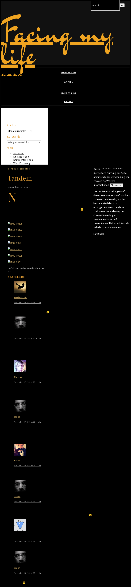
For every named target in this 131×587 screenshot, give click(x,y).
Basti (17, 460)
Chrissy (18, 376)
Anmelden (18, 153)
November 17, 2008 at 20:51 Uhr (27, 422)
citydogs (13, 168)
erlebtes (25, 168)
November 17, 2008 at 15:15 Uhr (27, 302)
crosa (17, 416)
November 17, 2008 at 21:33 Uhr (27, 465)
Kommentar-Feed (23, 159)
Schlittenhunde (18, 268)
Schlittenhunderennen (34, 268)
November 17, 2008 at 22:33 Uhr (27, 501)
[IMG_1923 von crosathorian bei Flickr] (15, 242)
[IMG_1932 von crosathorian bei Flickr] (15, 255)
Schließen (98, 233)
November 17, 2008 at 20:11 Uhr (27, 382)
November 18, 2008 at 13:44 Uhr (27, 573)
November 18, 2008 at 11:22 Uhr (27, 541)
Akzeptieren (116, 185)
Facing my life (57, 42)
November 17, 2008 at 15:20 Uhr (27, 338)
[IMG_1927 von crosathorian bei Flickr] (15, 249)
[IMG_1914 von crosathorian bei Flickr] (15, 230)
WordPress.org (21, 163)
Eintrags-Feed (21, 156)
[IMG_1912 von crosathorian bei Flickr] (15, 223)
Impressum (68, 72)
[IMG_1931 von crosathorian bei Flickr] (15, 262)
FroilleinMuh (20, 297)
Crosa (14, 271)
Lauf (10, 268)
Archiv (68, 82)
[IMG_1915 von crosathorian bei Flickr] (15, 236)
